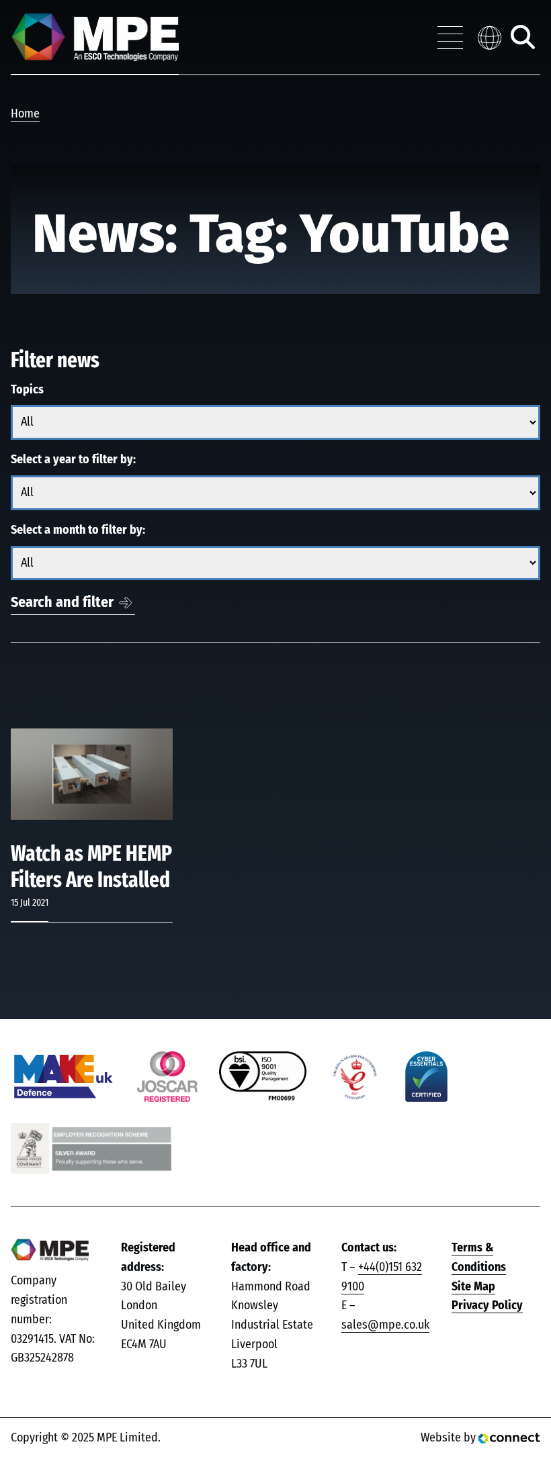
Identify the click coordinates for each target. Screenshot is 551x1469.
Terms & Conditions (479, 1258)
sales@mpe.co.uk (385, 1325)
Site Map (473, 1287)
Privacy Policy (487, 1306)
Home (25, 114)
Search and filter (62, 602)
